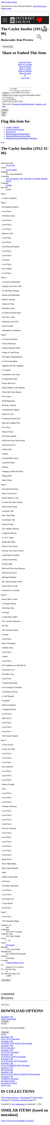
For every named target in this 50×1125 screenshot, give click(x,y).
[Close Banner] (4, 14)
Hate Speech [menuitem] (11, 132)
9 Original (9, 1083)
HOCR (8, 1048)
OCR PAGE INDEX (13, 1057)
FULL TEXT (10, 1039)
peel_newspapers (12, 179)
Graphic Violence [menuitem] (12, 127)
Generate (5, 1021)
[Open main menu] (5, 20)
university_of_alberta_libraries (35, 179)
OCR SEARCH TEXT (14, 1061)
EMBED (5, 93)
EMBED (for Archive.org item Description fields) (21, 95)
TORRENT (9, 1079)
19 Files (8, 1081)
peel (21, 179)
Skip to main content (9, 2)
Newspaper (10, 945)
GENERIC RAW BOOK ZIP (16, 1043)
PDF (7, 1070)
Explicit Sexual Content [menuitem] (15, 129)
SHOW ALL (6, 1085)
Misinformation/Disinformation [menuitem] (18, 134)
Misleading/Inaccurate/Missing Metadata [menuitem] (21, 138)
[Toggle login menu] (44, 29)
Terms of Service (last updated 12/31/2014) (17, 1121)
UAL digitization (18, 1104)
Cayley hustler (11, 170)
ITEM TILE (10, 1052)
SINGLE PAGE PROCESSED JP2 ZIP (20, 1074)
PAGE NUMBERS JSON (15, 1065)
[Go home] (22, 20)
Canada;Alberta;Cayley (15, 963)
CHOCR (8, 1019)
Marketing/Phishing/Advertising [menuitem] (18, 136)
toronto (8, 181)
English (9, 185)
